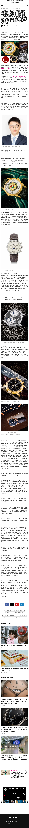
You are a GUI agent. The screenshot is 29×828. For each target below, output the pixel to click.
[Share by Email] (22, 604)
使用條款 (11, 821)
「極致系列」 (8, 68)
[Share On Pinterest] (17, 604)
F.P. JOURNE (17, 612)
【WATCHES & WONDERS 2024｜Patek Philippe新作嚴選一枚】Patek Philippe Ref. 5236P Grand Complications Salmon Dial (14, 701)
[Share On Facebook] (7, 604)
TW (19, 817)
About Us (3, 821)
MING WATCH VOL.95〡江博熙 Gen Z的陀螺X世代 (13, 645)
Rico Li (2, 647)
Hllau (4, 25)
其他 (11, 8)
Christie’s (8, 610)
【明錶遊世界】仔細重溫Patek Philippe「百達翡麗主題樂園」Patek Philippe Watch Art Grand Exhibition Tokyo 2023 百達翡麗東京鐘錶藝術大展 (14, 757)
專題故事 (18, 8)
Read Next (14, 770)
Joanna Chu (3, 672)
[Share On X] (12, 604)
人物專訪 (7, 8)
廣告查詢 (7, 821)
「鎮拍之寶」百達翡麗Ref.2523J (19, 76)
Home (2, 8)
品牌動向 (14, 8)
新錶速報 (22, 8)
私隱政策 (15, 821)
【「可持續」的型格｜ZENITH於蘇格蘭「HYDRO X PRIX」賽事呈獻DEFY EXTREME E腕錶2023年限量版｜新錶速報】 (17, 775)
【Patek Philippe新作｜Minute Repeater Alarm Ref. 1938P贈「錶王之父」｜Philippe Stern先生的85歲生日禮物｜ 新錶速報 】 (14, 729)
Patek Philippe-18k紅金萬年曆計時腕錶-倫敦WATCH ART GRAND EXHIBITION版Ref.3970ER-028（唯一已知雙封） (15, 615)
